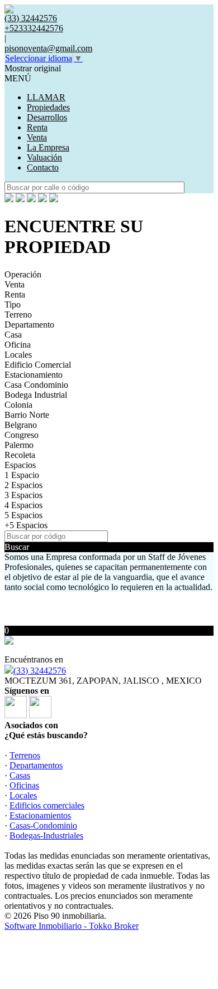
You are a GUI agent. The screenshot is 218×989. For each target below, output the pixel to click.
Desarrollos (47, 117)
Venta (37, 137)
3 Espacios (23, 495)
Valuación (44, 157)
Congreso (21, 435)
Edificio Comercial (37, 364)
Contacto (43, 167)
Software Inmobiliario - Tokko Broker (71, 925)
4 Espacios (23, 505)
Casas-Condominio (43, 825)
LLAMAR (46, 97)
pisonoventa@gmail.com (48, 48)
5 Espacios (23, 515)
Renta (37, 127)
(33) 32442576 (39, 670)
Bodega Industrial (35, 395)
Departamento (29, 324)
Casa (13, 334)
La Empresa (48, 147)
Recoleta (19, 455)
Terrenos (25, 755)
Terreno (18, 314)
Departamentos (36, 765)
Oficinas (24, 785)
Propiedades (48, 107)
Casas (20, 775)
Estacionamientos (40, 815)
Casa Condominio (36, 384)
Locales (18, 354)
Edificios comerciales (47, 805)
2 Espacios (23, 485)
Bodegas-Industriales (46, 835)
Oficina (17, 344)
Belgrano (20, 425)
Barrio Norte (26, 415)
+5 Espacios (26, 525)
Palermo (19, 445)
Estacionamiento (33, 374)
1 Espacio (21, 475)
